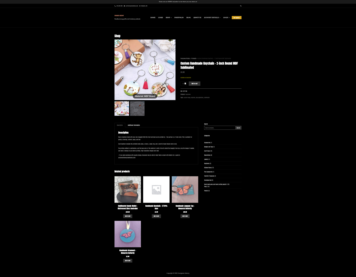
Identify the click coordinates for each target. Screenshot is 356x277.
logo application (199, 97)
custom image (187, 97)
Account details (211, 17)
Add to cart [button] (127, 216)
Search (206, 124)
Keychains (188, 94)
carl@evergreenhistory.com (131, 6)
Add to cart (195, 83)
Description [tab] (120, 125)
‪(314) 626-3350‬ (119, 6)
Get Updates (237, 17)
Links (160, 17)
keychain (193, 97)
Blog (188, 17)
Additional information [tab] (134, 125)
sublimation (207, 97)
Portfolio (179, 17)
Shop (168, 17)
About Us (197, 17)
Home (152, 17)
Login (225, 17)
